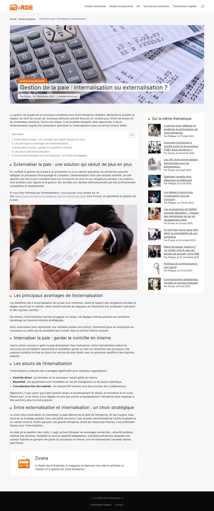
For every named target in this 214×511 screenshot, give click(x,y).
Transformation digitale (184, 6)
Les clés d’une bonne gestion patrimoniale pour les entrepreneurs (181, 163)
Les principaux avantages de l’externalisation (41, 143)
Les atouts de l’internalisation (32, 151)
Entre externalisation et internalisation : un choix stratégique (50, 155)
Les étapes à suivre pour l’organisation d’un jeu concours (178, 196)
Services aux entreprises (156, 6)
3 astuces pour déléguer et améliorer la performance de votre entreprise (181, 129)
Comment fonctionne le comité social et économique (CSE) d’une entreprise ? (181, 146)
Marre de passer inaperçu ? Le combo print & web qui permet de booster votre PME (181, 250)
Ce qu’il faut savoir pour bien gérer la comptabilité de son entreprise (181, 233)
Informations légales (101, 504)
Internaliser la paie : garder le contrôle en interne (43, 147)
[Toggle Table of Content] (130, 135)
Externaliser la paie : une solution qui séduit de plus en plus (49, 139)
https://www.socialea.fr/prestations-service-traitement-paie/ (50, 196)
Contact (119, 504)
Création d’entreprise (95, 6)
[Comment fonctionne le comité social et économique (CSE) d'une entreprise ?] (154, 147)
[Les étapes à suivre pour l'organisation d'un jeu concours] (154, 196)
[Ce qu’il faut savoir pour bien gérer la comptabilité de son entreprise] (154, 234)
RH (138, 6)
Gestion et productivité (121, 6)
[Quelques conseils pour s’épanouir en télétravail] (154, 181)
